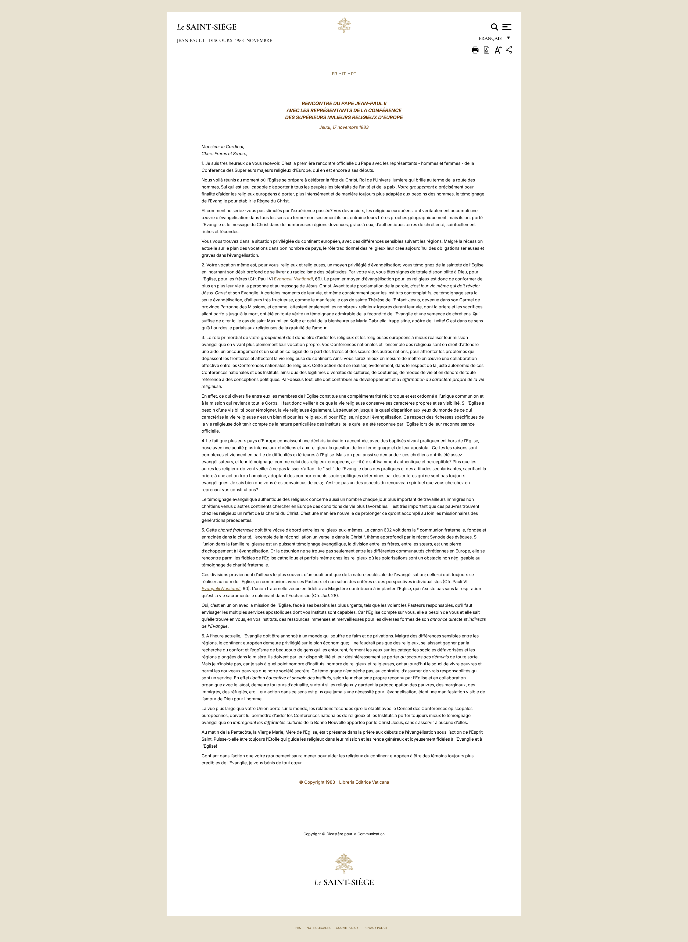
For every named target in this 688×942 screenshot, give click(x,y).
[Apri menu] (506, 26)
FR (334, 73)
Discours (221, 40)
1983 (240, 40)
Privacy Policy (376, 928)
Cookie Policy (347, 928)
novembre (259, 40)
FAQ (298, 928)
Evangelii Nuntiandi (293, 278)
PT (353, 73)
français (490, 39)
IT (344, 73)
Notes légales (319, 928)
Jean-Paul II (192, 40)
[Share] (509, 50)
